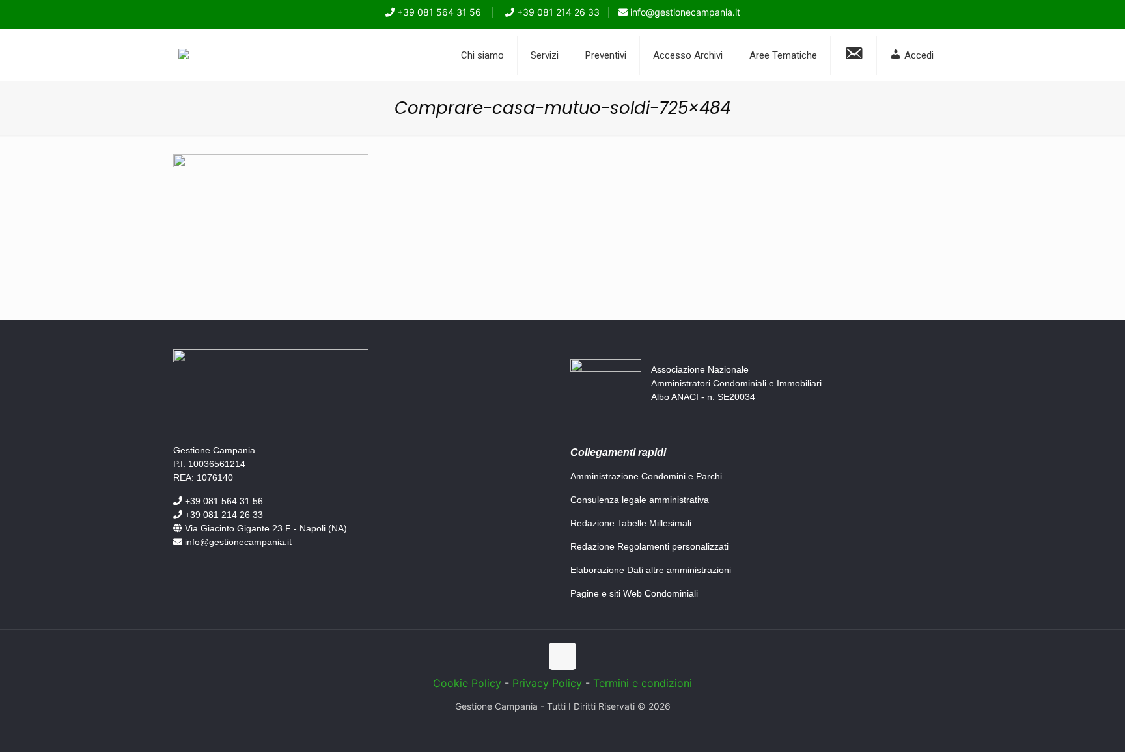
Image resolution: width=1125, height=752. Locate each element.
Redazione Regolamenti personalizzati (649, 546)
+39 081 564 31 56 (438, 12)
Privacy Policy (547, 683)
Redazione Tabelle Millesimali (630, 523)
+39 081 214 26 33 (557, 12)
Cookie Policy (467, 683)
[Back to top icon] (562, 656)
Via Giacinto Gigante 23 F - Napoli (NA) (264, 528)
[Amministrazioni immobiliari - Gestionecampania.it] (183, 55)
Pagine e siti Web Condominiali (634, 593)
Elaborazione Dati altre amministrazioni (650, 570)
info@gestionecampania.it (684, 12)
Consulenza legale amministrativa (639, 499)
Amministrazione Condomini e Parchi (646, 476)
